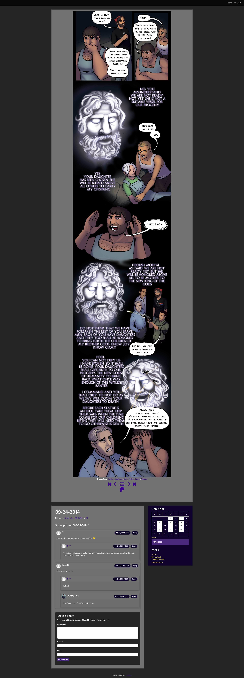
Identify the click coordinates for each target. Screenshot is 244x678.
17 (181, 526)
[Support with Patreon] (122, 490)
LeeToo (128, 675)
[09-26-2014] (128, 485)
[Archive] (122, 485)
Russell (137, 479)
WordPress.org (157, 562)
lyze (69, 546)
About (236, 3)
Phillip (131, 479)
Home (229, 3)
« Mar (154, 537)
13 (159, 526)
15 (170, 526)
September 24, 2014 (73, 518)
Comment (61, 625)
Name (59, 642)
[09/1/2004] (109, 485)
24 (181, 530)
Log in (154, 554)
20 (159, 530)
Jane (126, 479)
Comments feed (158, 559)
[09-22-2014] (115, 485)
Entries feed (156, 557)
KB (87, 518)
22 (170, 530)
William (144, 479)
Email (59, 651)
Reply (135, 533)
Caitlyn (111, 479)
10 (181, 522)
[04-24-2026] (134, 485)
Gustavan (119, 479)
